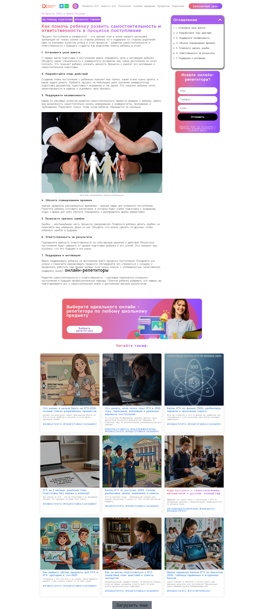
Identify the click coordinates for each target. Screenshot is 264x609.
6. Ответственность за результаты (195, 53)
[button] (205, 6)
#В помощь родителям (57, 19)
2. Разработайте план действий (193, 33)
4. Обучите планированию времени (195, 43)
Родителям (178, 6)
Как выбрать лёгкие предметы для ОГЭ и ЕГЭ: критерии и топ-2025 (70, 574)
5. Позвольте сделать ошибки (192, 48)
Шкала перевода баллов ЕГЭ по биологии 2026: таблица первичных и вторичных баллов (195, 575)
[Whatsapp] (66, 6)
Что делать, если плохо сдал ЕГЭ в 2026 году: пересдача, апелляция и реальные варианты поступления (133, 411)
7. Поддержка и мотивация (190, 58)
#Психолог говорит (88, 19)
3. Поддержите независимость (193, 38)
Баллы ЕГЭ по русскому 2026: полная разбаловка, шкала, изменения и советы (132, 491)
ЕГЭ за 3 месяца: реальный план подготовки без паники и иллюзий (66, 491)
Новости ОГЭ (108, 6)
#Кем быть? (207, 508)
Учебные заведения (144, 6)
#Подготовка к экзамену (80, 424)
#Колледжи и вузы (142, 429)
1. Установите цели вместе (190, 28)
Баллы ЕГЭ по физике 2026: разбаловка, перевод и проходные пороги (194, 410)
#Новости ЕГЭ (90, 6)
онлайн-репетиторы (86, 270)
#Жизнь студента (117, 429)
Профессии (164, 6)
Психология (124, 6)
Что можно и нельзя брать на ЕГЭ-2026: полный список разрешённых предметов (70, 410)
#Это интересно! (199, 590)
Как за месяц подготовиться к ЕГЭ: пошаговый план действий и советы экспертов (129, 575)
